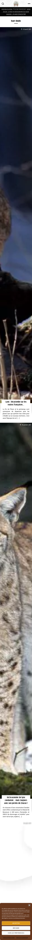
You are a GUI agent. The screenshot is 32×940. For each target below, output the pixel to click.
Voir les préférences (16, 933)
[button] (29, 905)
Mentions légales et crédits (9, 937)
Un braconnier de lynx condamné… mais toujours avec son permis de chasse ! (16, 800)
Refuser (16, 928)
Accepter (16, 923)
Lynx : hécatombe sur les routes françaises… (16, 403)
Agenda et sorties (7, 9)
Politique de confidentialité (22, 937)
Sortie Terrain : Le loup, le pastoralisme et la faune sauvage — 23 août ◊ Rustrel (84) (16, 11)
